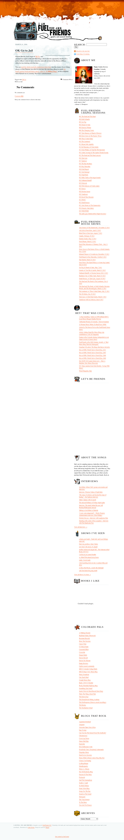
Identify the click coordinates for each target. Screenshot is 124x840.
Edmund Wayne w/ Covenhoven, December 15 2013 (94, 254)
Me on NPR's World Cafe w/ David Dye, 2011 (92, 350)
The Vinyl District (84, 799)
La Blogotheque (83, 763)
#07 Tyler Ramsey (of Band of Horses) (90, 133)
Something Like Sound (85, 688)
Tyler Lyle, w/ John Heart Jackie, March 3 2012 (92, 297)
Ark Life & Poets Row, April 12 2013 (90, 230)
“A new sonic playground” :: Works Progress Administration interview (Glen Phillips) (92, 514)
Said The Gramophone (85, 780)
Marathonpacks (83, 766)
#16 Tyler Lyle (83, 158)
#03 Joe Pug (82, 122)
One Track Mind (84, 677)
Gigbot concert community (86, 666)
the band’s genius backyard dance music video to (40, 70)
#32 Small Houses (84, 202)
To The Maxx (83, 802)
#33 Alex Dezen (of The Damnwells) (89, 205)
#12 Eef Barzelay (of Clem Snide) (88, 147)
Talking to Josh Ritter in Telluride (88, 510)
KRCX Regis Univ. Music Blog (88, 672)
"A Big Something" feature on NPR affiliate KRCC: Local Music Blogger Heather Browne (94, 318)
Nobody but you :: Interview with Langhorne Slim (93, 518)
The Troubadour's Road (86, 708)
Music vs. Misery (84, 769)
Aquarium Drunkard (85, 722)
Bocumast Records (84, 638)
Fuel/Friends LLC (47, 825)
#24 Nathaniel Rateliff (85, 180)
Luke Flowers (31, 827)
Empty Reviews (83, 663)
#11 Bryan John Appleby (86, 144)
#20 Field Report (84, 169)
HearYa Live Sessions (85, 755)
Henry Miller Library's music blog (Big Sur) (92, 758)
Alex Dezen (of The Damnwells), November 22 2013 (94, 227)
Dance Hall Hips (84, 741)
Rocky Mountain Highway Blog (88, 685)
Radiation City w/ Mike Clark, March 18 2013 (92, 276)
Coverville (82, 652)
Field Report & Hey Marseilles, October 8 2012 (92, 257)
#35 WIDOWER (84, 211)
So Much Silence (84, 785)
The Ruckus (82, 705)
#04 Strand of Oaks (84, 125)
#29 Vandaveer (83, 194)
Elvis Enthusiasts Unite (85, 747)
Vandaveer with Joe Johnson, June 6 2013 (91, 299)
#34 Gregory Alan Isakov (86, 208)
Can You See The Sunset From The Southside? (92, 733)
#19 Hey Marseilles (84, 166)
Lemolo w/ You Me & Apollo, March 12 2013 (92, 270)
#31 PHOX (82, 200)
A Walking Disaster (84, 633)
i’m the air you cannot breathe (87, 554)
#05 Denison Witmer (85, 127)
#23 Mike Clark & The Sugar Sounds (90, 177)
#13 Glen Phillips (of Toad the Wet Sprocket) (92, 150)
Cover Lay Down (84, 738)
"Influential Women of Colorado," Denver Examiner (94, 322)
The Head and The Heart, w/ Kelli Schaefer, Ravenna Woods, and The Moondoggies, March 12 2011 (94, 287)
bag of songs (82, 730)
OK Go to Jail (24, 50)
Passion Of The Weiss (85, 774)
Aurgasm (81, 724)
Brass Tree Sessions (85, 641)
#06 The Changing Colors (86, 130)
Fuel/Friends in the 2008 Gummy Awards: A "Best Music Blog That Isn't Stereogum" (93, 343)
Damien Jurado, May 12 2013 (87, 239)
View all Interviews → (80, 527)
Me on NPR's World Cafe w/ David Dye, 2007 (92, 352)
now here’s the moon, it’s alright (88, 547)
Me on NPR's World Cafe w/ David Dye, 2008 (92, 355)
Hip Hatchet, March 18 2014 (87, 260)
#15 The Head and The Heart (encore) (90, 155)
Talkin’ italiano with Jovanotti (87, 500)
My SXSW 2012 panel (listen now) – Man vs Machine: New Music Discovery (92, 362)
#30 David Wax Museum (86, 197)
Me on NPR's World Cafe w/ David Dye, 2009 (92, 358)
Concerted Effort (84, 649)
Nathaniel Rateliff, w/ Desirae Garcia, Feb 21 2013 (93, 273)
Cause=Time (82, 644)
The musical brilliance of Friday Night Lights (92, 502)
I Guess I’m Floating (85, 760)
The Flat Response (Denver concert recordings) (92, 702)
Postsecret (82, 777)
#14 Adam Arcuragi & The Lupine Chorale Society (93, 152)
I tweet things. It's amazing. (83, 54)
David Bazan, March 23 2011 (87, 241)
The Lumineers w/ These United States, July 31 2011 (94, 291)
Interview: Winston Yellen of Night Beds (91, 492)
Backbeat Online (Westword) (87, 635)
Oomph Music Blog (85, 680)
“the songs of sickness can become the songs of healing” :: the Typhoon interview (92, 496)
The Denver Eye (83, 697)
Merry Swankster (84, 674)
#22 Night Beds (83, 175)
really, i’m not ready (84, 560)
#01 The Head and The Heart (87, 116)
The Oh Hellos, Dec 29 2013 (87, 294)
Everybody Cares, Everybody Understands (91, 749)
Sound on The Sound (85, 794)
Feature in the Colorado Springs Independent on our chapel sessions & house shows (94, 338)
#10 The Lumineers (84, 141)
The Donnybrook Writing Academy (89, 699)
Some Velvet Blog (84, 788)
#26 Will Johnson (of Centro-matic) (89, 186)
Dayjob (47, 827)
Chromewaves (83, 735)
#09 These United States (86, 139)
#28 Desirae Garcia (84, 191)
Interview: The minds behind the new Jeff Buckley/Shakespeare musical (91, 506)
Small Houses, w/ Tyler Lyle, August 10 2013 (92, 278)
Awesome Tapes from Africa (87, 727)
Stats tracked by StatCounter (62, 836)
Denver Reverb (83, 658)
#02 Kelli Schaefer (84, 119)
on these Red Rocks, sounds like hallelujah (91, 568)
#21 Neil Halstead (84, 172)
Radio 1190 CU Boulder (86, 683)
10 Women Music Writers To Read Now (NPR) (92, 324)
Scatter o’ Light (83, 783)
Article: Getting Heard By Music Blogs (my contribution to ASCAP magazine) (91, 333)
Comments (19, 96)
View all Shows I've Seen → (82, 574)
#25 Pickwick (83, 183)
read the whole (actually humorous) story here (36, 67)
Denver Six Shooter (84, 660)
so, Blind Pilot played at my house (89, 557)
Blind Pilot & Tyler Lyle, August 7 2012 (90, 233)
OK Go (37, 56)
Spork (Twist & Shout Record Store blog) (91, 691)
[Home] (58, 41)
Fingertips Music (84, 752)
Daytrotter (82, 744)
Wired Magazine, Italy (85, 371)
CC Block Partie (83, 647)
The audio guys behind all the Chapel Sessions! (92, 214)
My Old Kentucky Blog (86, 772)
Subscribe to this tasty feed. (83, 51)
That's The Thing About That (87, 694)
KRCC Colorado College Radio (88, 669)
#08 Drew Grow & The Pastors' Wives (90, 136)
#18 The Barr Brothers (85, 164)
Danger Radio (83, 655)
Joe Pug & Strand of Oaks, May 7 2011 (90, 267)
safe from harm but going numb (88, 570)
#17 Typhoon (83, 161)
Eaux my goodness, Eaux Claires (88, 544)
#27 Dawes (82, 189)
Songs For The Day (84, 791)
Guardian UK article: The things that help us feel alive (94, 347)
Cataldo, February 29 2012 (86, 236)
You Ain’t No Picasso (85, 805)
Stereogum (82, 797)
